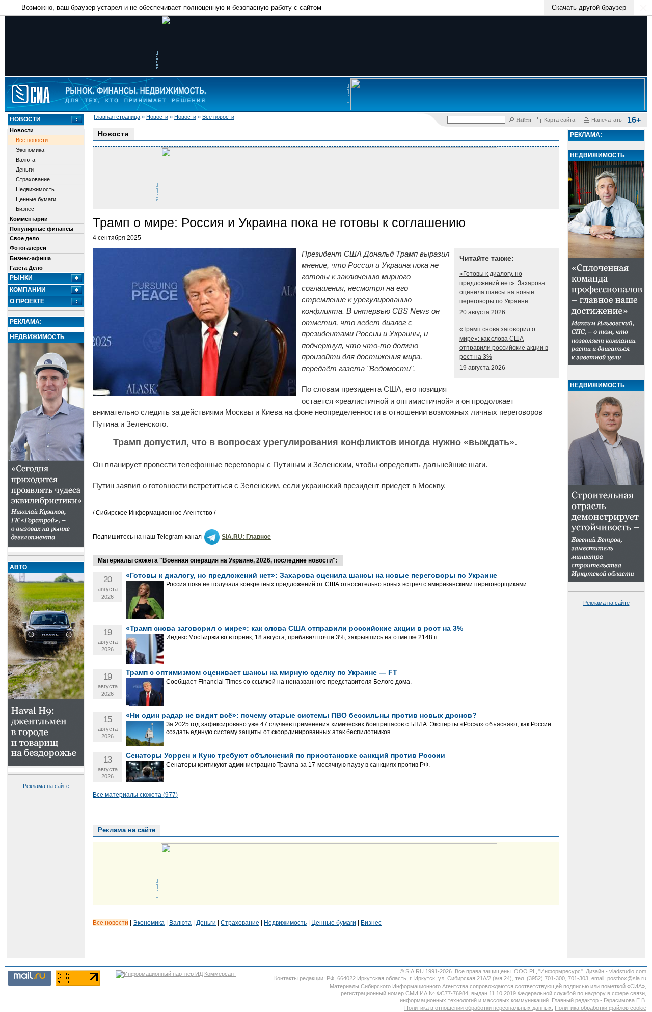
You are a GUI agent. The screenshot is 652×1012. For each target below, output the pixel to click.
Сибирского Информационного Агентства (414, 986)
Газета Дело (26, 268)
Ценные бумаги (36, 199)
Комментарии (29, 219)
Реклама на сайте (46, 786)
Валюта (25, 160)
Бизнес (25, 209)
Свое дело (24, 238)
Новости (157, 117)
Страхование (33, 179)
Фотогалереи (28, 248)
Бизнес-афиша (30, 258)
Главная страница (117, 117)
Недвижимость (35, 189)
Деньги (25, 169)
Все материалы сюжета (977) (135, 794)
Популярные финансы (41, 229)
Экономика (30, 150)
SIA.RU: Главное (246, 536)
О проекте (27, 301)
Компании (28, 289)
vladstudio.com (627, 971)
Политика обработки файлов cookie (600, 1008)
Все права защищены (483, 971)
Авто (18, 567)
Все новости (218, 117)
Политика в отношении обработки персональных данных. (478, 1008)
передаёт (319, 368)
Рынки (21, 278)
